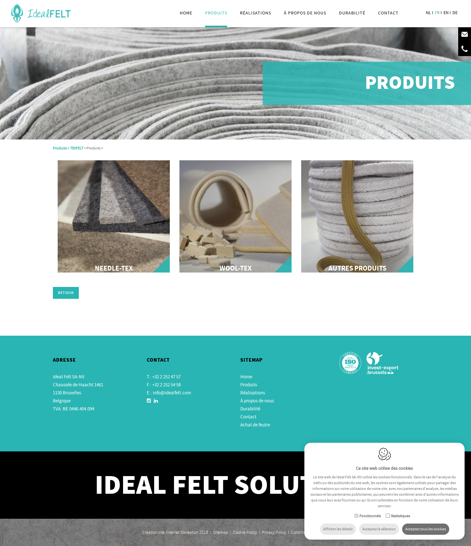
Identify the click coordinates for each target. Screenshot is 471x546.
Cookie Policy (245, 532)
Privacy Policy (274, 532)
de (455, 12)
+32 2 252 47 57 (166, 377)
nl (428, 12)
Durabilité (352, 13)
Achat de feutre (255, 425)
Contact (388, 13)
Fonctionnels (370, 515)
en (446, 12)
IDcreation (170, 532)
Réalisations (255, 13)
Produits (216, 13)
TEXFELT (76, 148)
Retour (66, 293)
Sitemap (220, 532)
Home (186, 13)
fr (437, 12)
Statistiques (400, 515)
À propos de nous (257, 401)
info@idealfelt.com (172, 393)
